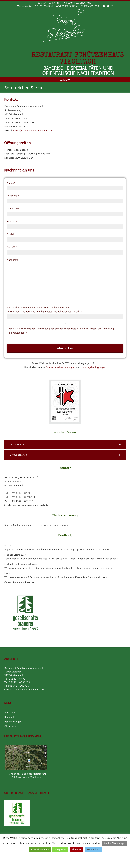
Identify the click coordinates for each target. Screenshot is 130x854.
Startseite (9, 712)
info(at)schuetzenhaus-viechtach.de (33, 130)
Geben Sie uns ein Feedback (20, 582)
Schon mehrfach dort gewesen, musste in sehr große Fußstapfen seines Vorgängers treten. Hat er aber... (62, 558)
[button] (65, 444)
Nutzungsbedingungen (93, 367)
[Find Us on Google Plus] (108, 6)
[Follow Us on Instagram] (112, 6)
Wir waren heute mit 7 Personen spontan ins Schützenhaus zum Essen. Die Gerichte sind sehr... (57, 577)
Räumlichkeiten (12, 717)
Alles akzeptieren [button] (40, 849)
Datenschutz (83, 2)
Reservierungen (12, 721)
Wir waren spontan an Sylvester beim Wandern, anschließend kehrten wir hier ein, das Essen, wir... (58, 568)
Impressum (67, 2)
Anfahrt (54, 2)
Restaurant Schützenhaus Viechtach (77, 59)
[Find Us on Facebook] (104, 6)
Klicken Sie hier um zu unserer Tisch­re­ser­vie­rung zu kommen (37, 525)
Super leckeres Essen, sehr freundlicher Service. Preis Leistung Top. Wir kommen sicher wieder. (57, 549)
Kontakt (42, 2)
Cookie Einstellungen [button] (114, 843)
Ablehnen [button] (76, 849)
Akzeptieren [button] (60, 849)
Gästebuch (10, 726)
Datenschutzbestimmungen (60, 367)
